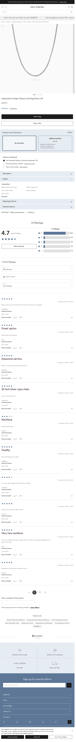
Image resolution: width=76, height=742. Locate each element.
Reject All (37, 737)
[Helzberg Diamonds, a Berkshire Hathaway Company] (37, 7)
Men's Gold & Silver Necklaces (41, 22)
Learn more (63, 2)
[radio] (37, 163)
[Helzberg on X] (17, 722)
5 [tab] (40, 94)
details (70, 132)
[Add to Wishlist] (3, 26)
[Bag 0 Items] (72, 7)
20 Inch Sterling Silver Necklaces (16, 620)
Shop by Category (17, 22)
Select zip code (29, 163)
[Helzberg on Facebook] (4, 722)
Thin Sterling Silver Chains (62, 623)
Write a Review (19, 246)
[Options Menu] (72, 317)
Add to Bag (37, 116)
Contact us (31, 212)
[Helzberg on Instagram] (43, 722)
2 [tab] (35, 94)
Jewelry (8, 22)
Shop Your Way (55, 668)
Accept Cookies (13, 737)
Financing (6, 694)
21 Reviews (13, 108)
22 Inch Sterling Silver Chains (60, 620)
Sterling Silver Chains (27, 623)
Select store (23, 167)
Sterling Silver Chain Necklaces (44, 623)
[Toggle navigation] (2, 7)
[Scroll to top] (69, 722)
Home (3, 22)
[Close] (72, 731)
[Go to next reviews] (45, 592)
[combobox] (37, 12)
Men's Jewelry (27, 22)
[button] (16, 187)
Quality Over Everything (55, 655)
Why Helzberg (7, 706)
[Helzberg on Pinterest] (30, 722)
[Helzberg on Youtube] (56, 722)
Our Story (20, 668)
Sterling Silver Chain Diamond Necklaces (38, 620)
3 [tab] (37, 94)
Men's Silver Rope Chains (12, 623)
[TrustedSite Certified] (37, 636)
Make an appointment (17, 212)
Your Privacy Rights (61, 737)
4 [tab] (38, 94)
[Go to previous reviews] (29, 592)
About (5, 700)
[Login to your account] (6, 7)
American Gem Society (19, 655)
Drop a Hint (37, 123)
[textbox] (18, 602)
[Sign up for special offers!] (69, 685)
